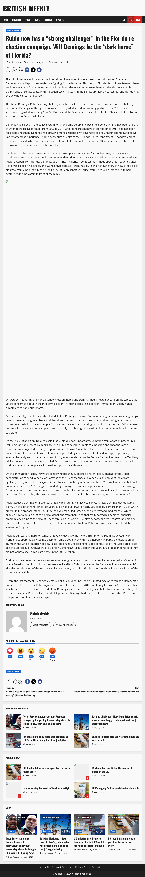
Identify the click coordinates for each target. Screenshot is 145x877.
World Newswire (14, 30)
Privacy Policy (82, 867)
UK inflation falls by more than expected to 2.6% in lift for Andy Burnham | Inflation (13, 740)
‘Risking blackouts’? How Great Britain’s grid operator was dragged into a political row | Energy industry (81, 722)
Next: (106, 689)
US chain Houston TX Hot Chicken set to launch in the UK (81, 772)
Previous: (35, 691)
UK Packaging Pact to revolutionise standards (81, 790)
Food (27, 19)
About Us (45, 867)
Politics (48, 19)
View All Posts (64, 624)
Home (5, 19)
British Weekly (26, 8)
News (37, 19)
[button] (124, 20)
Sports (60, 19)
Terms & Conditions (62, 867)
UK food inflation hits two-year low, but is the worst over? (81, 740)
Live (138, 19)
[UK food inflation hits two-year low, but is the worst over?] (123, 824)
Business (16, 19)
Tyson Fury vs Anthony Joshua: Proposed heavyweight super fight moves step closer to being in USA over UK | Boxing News (13, 722)
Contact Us (98, 867)
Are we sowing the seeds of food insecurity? (13, 790)
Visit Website (40, 624)
